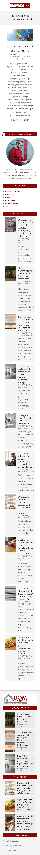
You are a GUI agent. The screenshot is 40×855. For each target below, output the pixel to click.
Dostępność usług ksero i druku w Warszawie (24, 419)
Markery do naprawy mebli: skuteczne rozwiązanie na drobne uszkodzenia (25, 547)
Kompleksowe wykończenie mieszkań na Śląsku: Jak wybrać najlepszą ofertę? (25, 374)
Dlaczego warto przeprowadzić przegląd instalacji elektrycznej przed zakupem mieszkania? (26, 228)
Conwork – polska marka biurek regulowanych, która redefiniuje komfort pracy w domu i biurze (25, 822)
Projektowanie (11, 203)
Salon (7, 206)
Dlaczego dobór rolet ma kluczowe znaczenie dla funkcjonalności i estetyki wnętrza (26, 505)
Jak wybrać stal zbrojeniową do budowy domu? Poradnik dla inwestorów (25, 593)
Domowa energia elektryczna (20, 48)
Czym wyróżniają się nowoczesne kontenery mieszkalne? (25, 273)
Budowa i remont (12, 191)
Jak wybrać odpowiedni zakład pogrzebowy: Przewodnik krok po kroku (25, 460)
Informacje (10, 200)
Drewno (8, 197)
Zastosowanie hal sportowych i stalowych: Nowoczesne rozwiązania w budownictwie (25, 324)
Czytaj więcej (20, 120)
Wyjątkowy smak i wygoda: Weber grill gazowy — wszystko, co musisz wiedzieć (25, 645)
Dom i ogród (10, 194)
